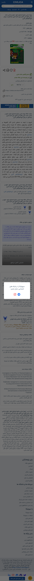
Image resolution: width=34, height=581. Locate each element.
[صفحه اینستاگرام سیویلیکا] (15, 294)
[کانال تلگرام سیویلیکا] (19, 294)
